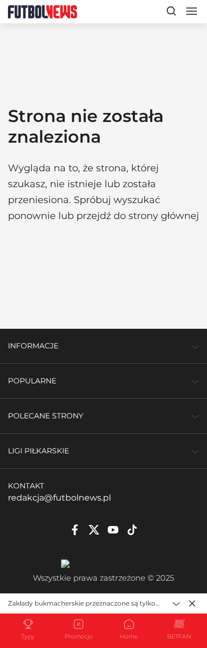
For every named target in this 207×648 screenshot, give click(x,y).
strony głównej (163, 216)
